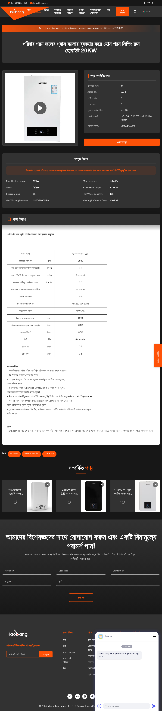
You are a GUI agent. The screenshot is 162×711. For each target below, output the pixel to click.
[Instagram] (84, 696)
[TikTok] (92, 696)
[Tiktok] (153, 3)
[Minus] (154, 636)
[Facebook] (144, 3)
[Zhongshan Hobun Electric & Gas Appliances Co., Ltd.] (16, 11)
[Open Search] (135, 11)
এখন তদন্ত (122, 11)
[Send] (154, 705)
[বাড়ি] (39, 28)
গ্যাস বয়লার (56, 28)
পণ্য (37, 10)
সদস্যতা (46, 654)
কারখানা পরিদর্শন (70, 11)
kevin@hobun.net (40, 3)
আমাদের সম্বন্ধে (57, 11)
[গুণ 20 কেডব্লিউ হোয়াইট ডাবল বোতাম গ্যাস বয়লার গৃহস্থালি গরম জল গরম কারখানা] (39, 496)
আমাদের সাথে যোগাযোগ (95, 11)
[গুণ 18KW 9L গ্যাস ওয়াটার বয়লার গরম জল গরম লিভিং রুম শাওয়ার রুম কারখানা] (147, 496)
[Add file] (99, 705)
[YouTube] (77, 696)
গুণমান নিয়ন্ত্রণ (82, 11)
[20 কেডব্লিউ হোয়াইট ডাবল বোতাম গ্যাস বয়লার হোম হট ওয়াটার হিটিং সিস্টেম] (40, 108)
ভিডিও (46, 10)
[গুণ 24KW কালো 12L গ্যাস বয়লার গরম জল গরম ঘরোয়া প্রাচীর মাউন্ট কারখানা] (93, 496)
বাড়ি (29, 10)
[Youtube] (148, 3)
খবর (108, 10)
